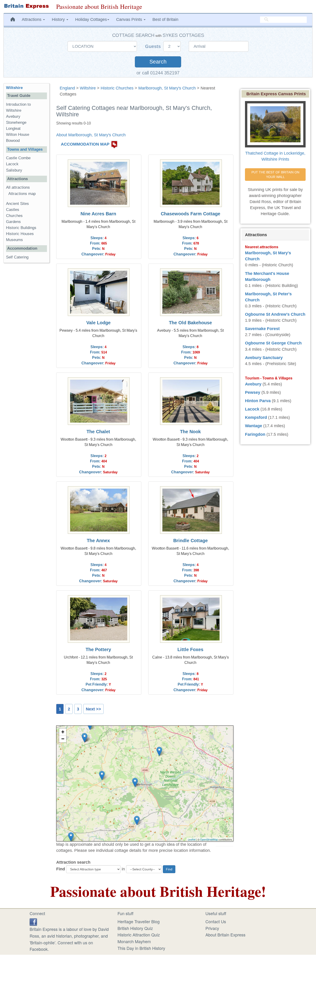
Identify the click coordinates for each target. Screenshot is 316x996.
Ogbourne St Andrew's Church (275, 314)
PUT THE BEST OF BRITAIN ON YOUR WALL (275, 174)
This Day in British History (141, 948)
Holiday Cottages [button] (91, 19)
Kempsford (256, 417)
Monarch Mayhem (134, 941)
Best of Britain (165, 19)
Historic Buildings (21, 228)
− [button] (62, 739)
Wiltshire (88, 88)
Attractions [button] (32, 19)
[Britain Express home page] (26, 6)
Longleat (13, 128)
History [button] (59, 19)
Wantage (253, 425)
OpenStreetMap (209, 839)
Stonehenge (16, 122)
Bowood (13, 140)
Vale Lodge (98, 322)
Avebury (13, 116)
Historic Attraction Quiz (139, 935)
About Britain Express (225, 935)
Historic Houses (20, 234)
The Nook (190, 431)
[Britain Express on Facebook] (33, 921)
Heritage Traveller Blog (139, 921)
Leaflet (191, 839)
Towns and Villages (25, 149)
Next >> (93, 709)
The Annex (98, 540)
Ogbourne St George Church (273, 343)
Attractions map (22, 193)
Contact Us (215, 921)
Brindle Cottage (190, 540)
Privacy (212, 928)
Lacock (12, 164)
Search (158, 62)
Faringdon (255, 434)
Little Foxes (190, 649)
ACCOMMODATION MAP (85, 144)
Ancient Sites (17, 203)
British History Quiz (135, 928)
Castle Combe (18, 158)
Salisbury (14, 170)
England (67, 88)
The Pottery (98, 649)
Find (60, 869)
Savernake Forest (262, 328)
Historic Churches (117, 88)
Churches (14, 215)
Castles (12, 209)
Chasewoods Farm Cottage (190, 213)
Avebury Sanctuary (264, 357)
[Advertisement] (26, 337)
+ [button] (62, 732)
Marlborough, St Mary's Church (167, 88)
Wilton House (17, 134)
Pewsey (252, 392)
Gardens (13, 222)
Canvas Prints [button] (129, 19)
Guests (153, 46)
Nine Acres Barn (98, 213)
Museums (14, 240)
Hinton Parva (258, 400)
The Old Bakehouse (190, 322)
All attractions (18, 187)
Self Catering (17, 257)
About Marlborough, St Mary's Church (91, 135)
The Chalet (98, 431)
